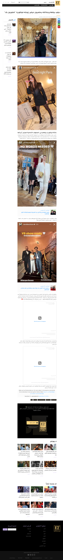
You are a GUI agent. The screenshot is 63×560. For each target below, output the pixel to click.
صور (45, 533)
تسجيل (5, 529)
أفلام (29, 474)
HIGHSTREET (44, 5)
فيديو (45, 2)
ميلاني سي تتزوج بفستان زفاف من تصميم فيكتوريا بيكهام (37, 495)
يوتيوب (28, 555)
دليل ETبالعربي (42, 546)
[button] (59, 19)
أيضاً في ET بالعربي (44, 210)
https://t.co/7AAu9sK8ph (49, 392)
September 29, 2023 (43, 396)
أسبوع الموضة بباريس (41, 399)
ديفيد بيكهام (48, 399)
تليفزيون (41, 458)
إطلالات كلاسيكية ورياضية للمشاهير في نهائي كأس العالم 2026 (24, 495)
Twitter (8, 2)
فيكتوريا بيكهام (54, 399)
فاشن (44, 543)
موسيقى (54, 472)
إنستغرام (35, 399)
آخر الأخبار (36, 5)
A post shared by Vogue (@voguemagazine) (39, 382)
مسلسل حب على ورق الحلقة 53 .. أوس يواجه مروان (8, 56)
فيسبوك (29, 528)
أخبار (45, 528)
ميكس (55, 457)
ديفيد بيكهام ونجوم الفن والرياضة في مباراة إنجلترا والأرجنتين (50, 511)
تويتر (31, 399)
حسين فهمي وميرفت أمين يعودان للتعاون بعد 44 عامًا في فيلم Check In (24, 470)
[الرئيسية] (57, 3)
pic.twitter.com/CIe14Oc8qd (37, 393)
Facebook (4, 2)
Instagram (6, 2)
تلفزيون (44, 538)
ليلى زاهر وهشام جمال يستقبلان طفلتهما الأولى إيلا (50, 453)
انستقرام (29, 533)
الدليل (50, 5)
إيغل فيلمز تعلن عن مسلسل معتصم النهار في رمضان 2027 (7, 71)
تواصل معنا (28, 536)
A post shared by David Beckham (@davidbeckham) (40, 337)
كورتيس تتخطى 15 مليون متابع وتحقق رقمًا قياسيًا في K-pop (50, 495)
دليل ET (12, 2)
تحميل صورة (32, 422)
